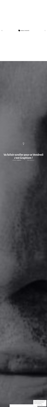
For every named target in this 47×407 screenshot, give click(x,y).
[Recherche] (45, 30)
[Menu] (2, 30)
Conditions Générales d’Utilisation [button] (38, 403)
